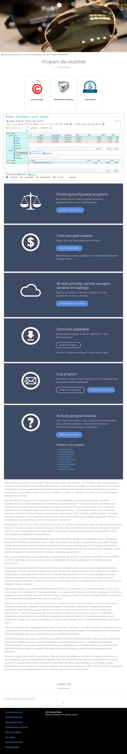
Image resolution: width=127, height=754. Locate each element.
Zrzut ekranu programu (14, 712)
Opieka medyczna (65, 457)
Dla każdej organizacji (67, 469)
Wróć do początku (12, 747)
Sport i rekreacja (65, 462)
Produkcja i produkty (67, 452)
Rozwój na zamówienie (14, 742)
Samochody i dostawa (67, 464)
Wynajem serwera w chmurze (72, 303)
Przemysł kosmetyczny (67, 459)
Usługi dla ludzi (64, 467)
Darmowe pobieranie (68, 345)
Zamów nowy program (69, 435)
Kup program (10, 737)
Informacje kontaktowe (101, 390)
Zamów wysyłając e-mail (70, 390)
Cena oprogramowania (69, 248)
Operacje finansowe (66, 454)
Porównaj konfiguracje (70, 210)
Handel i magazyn (65, 449)
